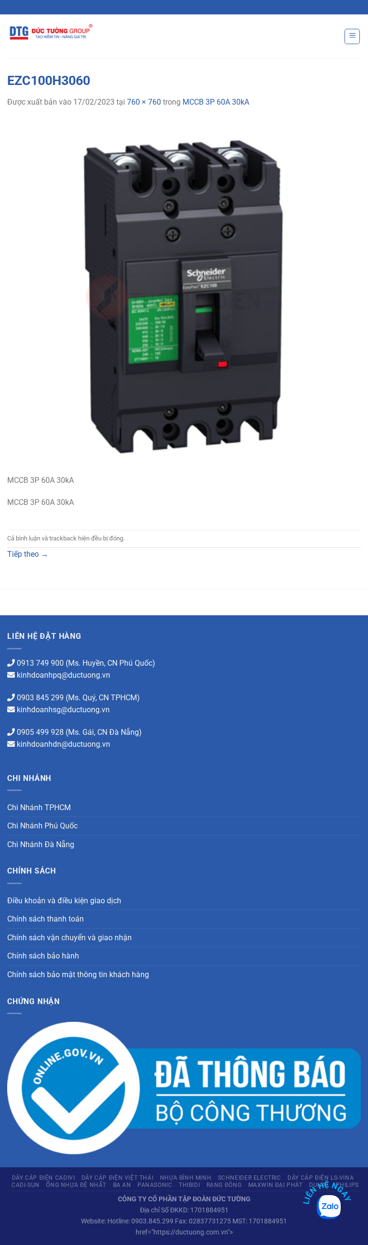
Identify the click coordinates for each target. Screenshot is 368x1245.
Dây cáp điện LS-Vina (321, 1177)
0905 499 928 (40, 732)
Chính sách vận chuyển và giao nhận (69, 937)
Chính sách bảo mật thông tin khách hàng (78, 974)
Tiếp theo (27, 554)
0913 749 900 (40, 663)
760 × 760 (144, 102)
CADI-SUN (26, 1185)
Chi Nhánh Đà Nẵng (40, 844)
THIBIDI (189, 1185)
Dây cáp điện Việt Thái (117, 1177)
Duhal (319, 1185)
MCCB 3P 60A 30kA (216, 102)
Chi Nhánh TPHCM (39, 807)
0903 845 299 (40, 697)
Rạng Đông (224, 1185)
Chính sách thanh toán (45, 918)
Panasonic (155, 1185)
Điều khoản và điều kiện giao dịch (64, 900)
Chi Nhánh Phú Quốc (42, 825)
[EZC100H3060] (184, 296)
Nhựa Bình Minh (186, 1177)
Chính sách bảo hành (43, 955)
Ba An (122, 1185)
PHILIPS (347, 1185)
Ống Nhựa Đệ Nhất (76, 1185)
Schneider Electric (249, 1177)
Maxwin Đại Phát (275, 1185)
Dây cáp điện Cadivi (43, 1177)
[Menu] (352, 36)
